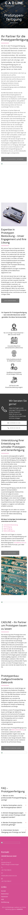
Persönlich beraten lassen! (12, 748)
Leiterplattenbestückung (11, 525)
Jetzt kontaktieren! (10, 300)
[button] (2, 4)
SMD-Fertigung (8, 529)
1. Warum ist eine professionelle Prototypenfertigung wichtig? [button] (13, 798)
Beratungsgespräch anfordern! (14, 159)
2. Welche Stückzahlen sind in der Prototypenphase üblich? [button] (11, 806)
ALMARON (20, 909)
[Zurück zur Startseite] (14, 4)
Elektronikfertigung (9, 531)
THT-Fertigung (8, 527)
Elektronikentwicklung (17, 730)
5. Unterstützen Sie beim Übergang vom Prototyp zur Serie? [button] (13, 831)
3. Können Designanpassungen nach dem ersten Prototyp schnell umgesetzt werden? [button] (13, 815)
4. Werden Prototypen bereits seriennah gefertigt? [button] (11, 823)
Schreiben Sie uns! (15, 422)
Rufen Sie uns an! (15, 428)
